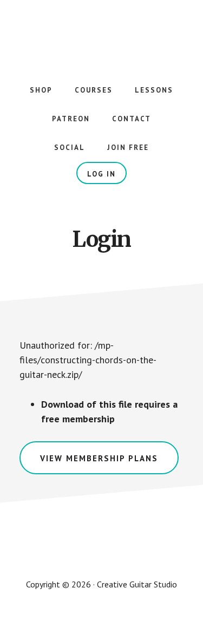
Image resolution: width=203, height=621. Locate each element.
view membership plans (99, 458)
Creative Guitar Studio (102, 32)
